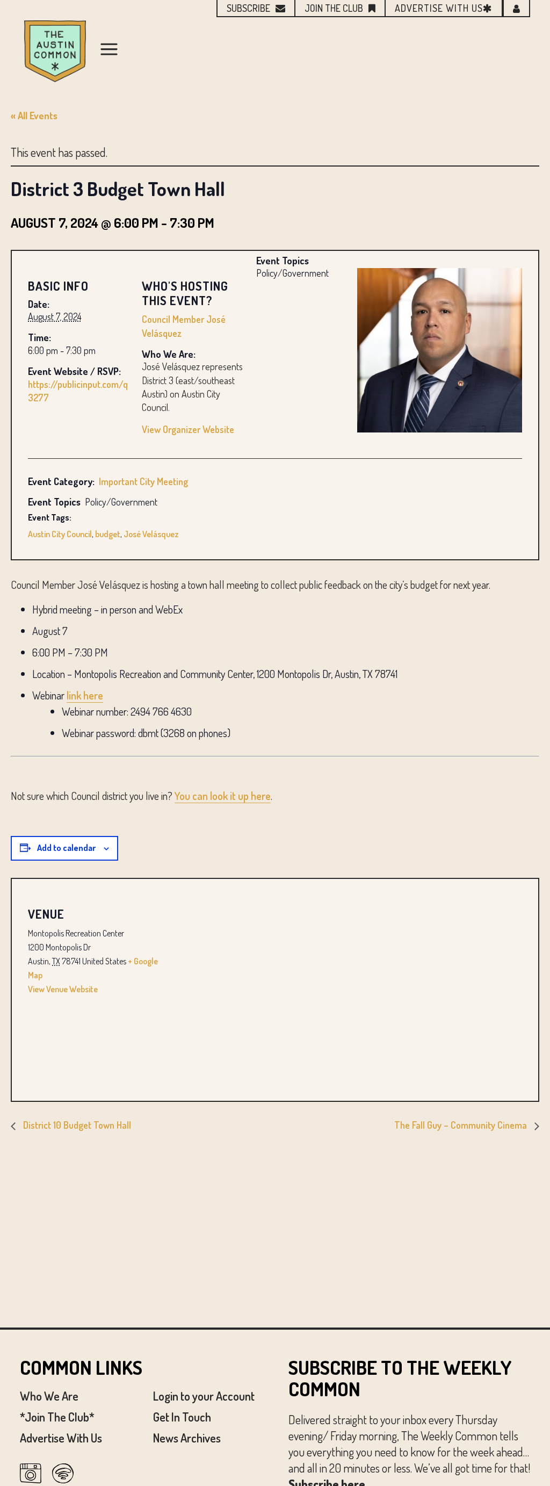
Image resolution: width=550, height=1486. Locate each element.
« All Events (34, 115)
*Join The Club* (57, 1417)
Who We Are (49, 1396)
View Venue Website (63, 989)
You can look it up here (223, 796)
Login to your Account (204, 1396)
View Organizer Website (188, 429)
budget (107, 534)
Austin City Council (60, 534)
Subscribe (248, 8)
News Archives (187, 1438)
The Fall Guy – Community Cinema (461, 1125)
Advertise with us (439, 8)
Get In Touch (182, 1417)
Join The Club (334, 8)
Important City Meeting (143, 481)
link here (85, 695)
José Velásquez (151, 534)
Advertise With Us (61, 1438)
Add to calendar (66, 847)
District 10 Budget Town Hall (76, 1125)
